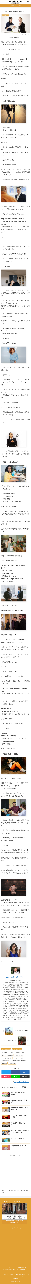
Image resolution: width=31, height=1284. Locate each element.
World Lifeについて (23, 1267)
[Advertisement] (15, 1172)
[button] (27, 591)
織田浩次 (24, 1060)
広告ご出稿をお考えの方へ (8, 1270)
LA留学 (11, 1052)
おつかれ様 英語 (19, 1055)
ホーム (8, 1267)
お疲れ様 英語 (6, 1060)
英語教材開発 (13, 1063)
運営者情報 (15, 1278)
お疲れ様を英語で (16, 1060)
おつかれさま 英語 (20, 1052)
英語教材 (5, 1063)
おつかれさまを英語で (8, 1055)
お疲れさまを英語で (19, 1058)
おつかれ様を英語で (7, 1058)
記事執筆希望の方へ (22, 1269)
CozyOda (5, 1052)
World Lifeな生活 (7, 1049)
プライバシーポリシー (8, 1274)
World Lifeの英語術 (17, 1049)
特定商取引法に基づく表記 (22, 1275)
